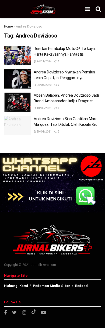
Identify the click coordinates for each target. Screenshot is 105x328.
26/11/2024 (44, 61)
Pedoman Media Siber (51, 286)
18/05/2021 (44, 108)
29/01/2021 (44, 131)
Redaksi (81, 286)
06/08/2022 (44, 84)
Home (8, 26)
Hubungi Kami (16, 286)
